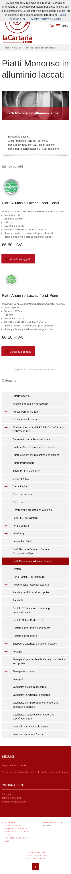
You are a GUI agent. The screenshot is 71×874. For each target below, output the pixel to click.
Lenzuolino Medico (23, 541)
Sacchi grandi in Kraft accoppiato (31, 592)
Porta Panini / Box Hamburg (29, 576)
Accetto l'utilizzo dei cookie (46, 19)
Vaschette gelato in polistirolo (30, 686)
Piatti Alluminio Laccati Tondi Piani (30, 295)
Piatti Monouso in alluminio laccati (40, 48)
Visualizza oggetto (20, 259)
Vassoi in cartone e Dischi (28, 734)
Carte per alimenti (23, 494)
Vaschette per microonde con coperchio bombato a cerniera (35, 704)
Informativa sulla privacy (14, 802)
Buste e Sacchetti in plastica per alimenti (36, 454)
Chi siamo (7, 794)
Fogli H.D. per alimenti (25, 517)
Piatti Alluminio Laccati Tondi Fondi (30, 203)
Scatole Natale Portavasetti (28, 620)
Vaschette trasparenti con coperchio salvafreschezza (33, 716)
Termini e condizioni (12, 798)
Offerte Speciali (21, 395)
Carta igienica (21, 478)
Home (6, 48)
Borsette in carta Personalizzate (31, 439)
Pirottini (17, 568)
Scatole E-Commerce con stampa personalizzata (32, 610)
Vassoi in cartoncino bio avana (30, 726)
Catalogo (16, 48)
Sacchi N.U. (19, 600)
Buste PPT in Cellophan (26, 470)
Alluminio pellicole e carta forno (30, 403)
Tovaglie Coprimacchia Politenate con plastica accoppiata (39, 661)
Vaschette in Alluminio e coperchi (31, 694)
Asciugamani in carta (25, 419)
